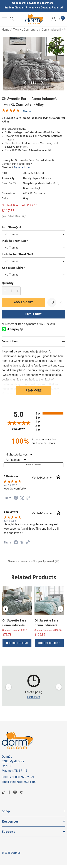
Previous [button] (25, 83)
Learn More (33, 696)
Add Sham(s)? (11, 227)
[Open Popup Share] (60, 302)
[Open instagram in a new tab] (15, 792)
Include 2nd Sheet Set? (17, 254)
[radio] (49, 413)
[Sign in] (53, 19)
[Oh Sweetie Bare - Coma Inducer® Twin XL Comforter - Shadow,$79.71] (17, 600)
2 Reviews (27, 111)
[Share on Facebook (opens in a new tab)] (16, 498)
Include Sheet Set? (15, 241)
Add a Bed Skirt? (13, 268)
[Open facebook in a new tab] (9, 792)
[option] (33, 687)
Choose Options (17, 643)
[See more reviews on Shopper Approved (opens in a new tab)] (28, 498)
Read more (33, 390)
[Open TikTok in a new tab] (3, 792)
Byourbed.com (22, 167)
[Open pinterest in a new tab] (22, 792)
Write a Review (33, 465)
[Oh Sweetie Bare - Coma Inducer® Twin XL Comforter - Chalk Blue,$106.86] (49, 600)
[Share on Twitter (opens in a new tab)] (22, 498)
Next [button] (42, 83)
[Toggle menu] (4, 19)
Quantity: (8, 283)
